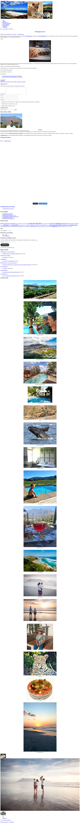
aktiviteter (2, 223)
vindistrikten (55, 226)
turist (44, 226)
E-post (1, 97)
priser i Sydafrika (30, 225)
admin (15, 34)
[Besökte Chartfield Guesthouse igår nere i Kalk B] (50, 199)
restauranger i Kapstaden (21, 81)
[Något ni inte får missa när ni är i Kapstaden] (70, 146)
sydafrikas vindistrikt (40, 226)
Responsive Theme (3, 822)
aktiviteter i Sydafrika (25, 223)
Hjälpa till (67, 223)
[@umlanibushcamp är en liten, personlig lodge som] (50, 178)
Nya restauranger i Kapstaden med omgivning (10, 216)
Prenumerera (5, 244)
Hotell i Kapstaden (72, 223)
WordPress (12, 822)
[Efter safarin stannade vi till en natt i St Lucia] (10, 163)
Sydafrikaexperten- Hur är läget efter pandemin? (11, 253)
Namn (1, 95)
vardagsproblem (48, 226)
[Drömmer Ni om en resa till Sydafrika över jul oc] (70, 153)
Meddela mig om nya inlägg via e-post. (8, 105)
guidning (63, 223)
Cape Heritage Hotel (42, 36)
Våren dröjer (3, 79)
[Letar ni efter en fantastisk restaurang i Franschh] (10, 146)
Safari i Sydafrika (11, 226)
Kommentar (2, 93)
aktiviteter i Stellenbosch (19, 223)
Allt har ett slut (5, 257)
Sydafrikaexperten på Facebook (7, 206)
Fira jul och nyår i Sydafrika (7, 214)
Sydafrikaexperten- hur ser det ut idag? (9, 215)
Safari (76, 225)
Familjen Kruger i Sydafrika (5, 255)
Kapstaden (14, 81)
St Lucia (24, 226)
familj (42, 223)
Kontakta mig (5, 27)
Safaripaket (16, 226)
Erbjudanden (5, 26)
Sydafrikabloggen (3, 259)
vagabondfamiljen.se (4, 273)
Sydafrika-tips (5, 22)
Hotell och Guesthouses (7, 23)
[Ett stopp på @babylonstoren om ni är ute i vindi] (50, 146)
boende (30, 223)
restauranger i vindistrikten (68, 225)
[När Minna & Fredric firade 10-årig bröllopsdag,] (50, 154)
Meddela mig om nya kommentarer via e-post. (10, 103)
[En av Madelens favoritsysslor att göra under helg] (30, 199)
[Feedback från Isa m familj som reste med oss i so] (70, 184)
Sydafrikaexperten (33, 226)
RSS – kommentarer (6, 235)
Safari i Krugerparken (4, 226)
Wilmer (71, 226)
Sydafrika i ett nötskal (7, 820)
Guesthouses (58, 223)
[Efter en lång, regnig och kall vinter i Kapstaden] (10, 198)
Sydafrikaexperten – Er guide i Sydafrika (7, 251)
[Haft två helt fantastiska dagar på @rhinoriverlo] (50, 165)
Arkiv (1, 230)
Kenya (19, 225)
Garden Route (52, 223)
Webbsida (2, 99)
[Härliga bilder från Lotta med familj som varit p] (10, 175)
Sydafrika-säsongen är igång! (8, 217)
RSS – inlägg (5, 234)
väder (66, 226)
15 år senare (5, 268)
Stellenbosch (20, 226)
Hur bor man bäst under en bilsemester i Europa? (11, 275)
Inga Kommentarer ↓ (20, 34)
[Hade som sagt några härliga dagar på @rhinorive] (30, 166)
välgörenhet (68, 226)
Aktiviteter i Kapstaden (10, 223)
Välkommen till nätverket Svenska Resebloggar (11, 272)
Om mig (4, 21)
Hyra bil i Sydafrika (6, 24)
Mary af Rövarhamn (3, 266)
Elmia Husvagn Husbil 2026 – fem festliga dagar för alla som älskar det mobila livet (17, 264)
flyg (44, 223)
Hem (3, 20)
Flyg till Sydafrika (6, 25)
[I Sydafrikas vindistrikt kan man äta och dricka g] (30, 175)
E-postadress (2, 241)
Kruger (21, 225)
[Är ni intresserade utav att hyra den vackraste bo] (30, 151)
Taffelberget (2, 80)
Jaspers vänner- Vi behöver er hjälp (9, 218)
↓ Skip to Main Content (4, 0)
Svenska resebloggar (4, 270)
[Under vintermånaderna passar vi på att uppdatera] (70, 199)
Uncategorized (7, 81)
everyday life (37, 223)
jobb (77, 223)
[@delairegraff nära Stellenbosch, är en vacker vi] (30, 146)
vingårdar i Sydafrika (61, 226)
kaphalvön (10, 225)
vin (50, 226)
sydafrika (27, 226)
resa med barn (37, 225)
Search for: (2, 109)
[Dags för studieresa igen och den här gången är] (70, 164)
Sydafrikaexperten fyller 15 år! (8, 213)
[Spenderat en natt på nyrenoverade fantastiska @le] (10, 152)
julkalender (6, 225)
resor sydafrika (43, 225)
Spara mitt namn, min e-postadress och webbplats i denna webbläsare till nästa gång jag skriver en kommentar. (21, 101)
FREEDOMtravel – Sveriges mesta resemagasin (8, 262)
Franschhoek (46, 223)
